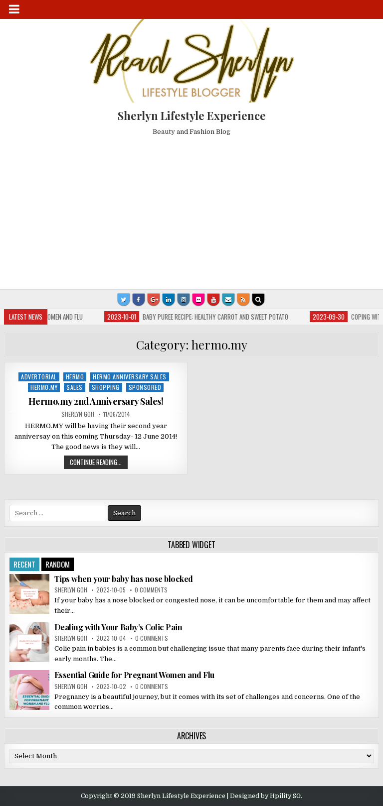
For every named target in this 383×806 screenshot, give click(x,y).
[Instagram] (184, 300)
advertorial (39, 376)
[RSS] (243, 300)
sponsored (145, 387)
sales (74, 387)
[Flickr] (198, 300)
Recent (24, 564)
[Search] (258, 300)
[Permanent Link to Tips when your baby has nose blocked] (29, 594)
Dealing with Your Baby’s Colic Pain (118, 627)
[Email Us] (228, 300)
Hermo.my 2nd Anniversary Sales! (96, 401)
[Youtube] (213, 300)
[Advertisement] (192, 209)
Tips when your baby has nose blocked (123, 579)
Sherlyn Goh (77, 414)
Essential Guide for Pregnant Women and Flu (134, 675)
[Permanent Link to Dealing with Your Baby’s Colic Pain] (29, 642)
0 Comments (151, 589)
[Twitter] (124, 300)
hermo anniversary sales (130, 376)
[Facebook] (139, 300)
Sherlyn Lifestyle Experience (192, 115)
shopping (106, 387)
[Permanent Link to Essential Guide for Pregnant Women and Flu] (29, 690)
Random (57, 564)
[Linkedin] (169, 300)
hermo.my (43, 387)
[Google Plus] (154, 300)
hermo (75, 376)
